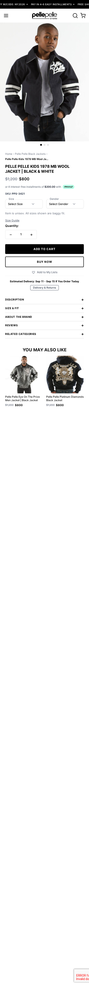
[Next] (83, 374)
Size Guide (12, 220)
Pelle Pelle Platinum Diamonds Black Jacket (65, 398)
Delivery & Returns (44, 287)
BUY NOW (44, 261)
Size (11, 199)
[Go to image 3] (48, 145)
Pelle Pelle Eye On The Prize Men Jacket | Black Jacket (22, 398)
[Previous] (6, 374)
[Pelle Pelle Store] (44, 15)
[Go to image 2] (44, 145)
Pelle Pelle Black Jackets (30, 153)
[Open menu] (6, 15)
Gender (54, 199)
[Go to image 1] (41, 145)
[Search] (75, 15)
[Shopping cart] (83, 15)
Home (8, 153)
